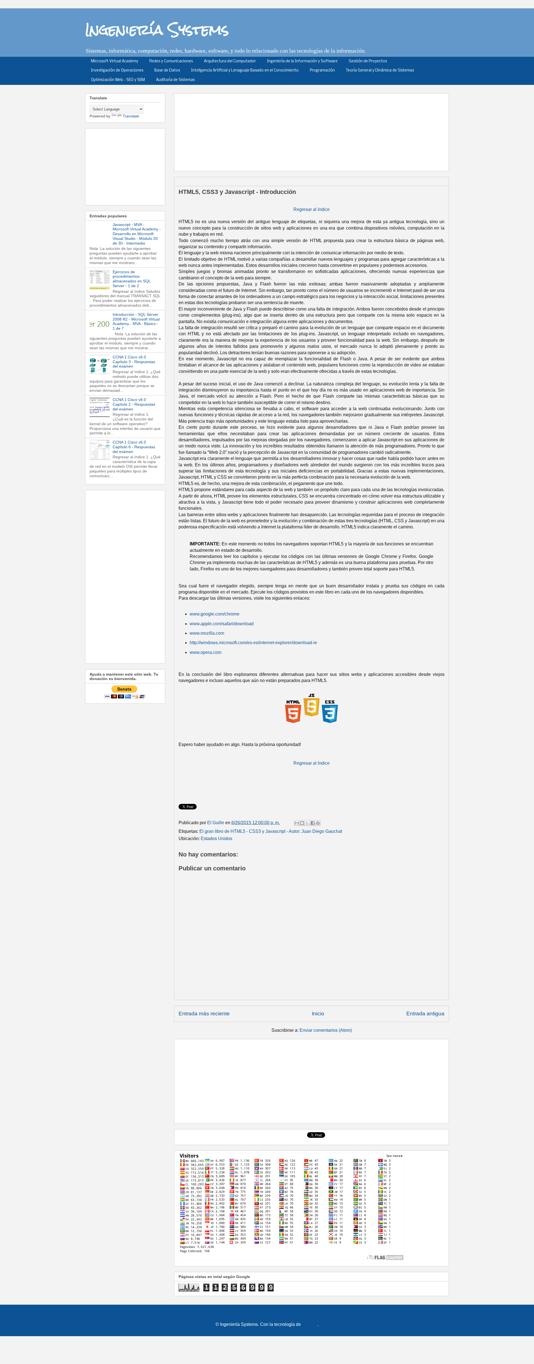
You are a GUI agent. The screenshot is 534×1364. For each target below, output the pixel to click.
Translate (131, 116)
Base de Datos (167, 70)
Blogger (309, 1324)
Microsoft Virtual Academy (114, 61)
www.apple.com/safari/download (222, 623)
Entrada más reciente (204, 1013)
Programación (322, 70)
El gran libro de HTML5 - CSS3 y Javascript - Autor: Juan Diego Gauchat (270, 831)
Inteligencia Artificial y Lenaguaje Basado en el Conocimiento (245, 70)
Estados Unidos (216, 838)
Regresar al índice (311, 209)
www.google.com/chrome (214, 614)
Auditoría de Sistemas (175, 80)
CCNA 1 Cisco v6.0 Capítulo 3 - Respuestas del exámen (134, 362)
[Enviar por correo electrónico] (297, 823)
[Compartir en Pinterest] (318, 823)
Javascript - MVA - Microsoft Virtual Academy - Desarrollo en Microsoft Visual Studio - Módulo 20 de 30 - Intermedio (137, 233)
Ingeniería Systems (157, 29)
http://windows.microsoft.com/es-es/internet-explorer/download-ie (253, 642)
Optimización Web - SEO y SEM (118, 80)
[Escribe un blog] (302, 823)
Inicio (318, 1013)
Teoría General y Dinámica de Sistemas (380, 70)
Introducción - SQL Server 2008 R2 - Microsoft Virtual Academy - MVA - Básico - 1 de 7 (136, 321)
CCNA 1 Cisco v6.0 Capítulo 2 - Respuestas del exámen (134, 404)
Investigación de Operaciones (117, 70)
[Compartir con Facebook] (312, 823)
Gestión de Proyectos (368, 61)
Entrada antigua (425, 1013)
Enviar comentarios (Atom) (326, 1030)
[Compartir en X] (307, 823)
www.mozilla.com (207, 633)
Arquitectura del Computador (230, 61)
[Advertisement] (313, 130)
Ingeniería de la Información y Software (302, 61)
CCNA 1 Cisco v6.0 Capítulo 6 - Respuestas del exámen (134, 447)
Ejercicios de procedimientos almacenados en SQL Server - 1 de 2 (131, 279)
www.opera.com (205, 652)
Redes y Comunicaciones (171, 61)
